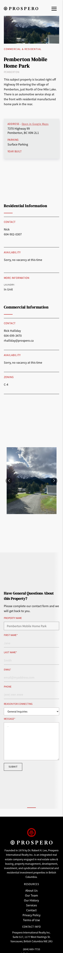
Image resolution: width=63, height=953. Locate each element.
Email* (7, 669)
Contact (31, 910)
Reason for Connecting (18, 704)
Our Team (31, 895)
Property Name (13, 618)
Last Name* (10, 652)
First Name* (11, 635)
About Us (31, 890)
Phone (8, 686)
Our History (31, 900)
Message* (9, 719)
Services (31, 905)
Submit (13, 766)
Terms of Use (31, 920)
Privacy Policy (31, 915)
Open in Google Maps (35, 124)
